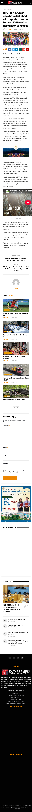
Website (5, 463)
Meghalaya (8, 331)
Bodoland (9, 9)
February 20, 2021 (18, 29)
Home (4, 9)
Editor (9, 29)
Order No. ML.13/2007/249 (24, 807)
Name (5, 447)
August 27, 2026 (13, 317)
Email (5, 455)
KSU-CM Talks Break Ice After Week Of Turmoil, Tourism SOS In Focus (11, 608)
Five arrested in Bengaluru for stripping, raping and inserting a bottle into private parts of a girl (18, 641)
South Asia (8, 374)
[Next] (17, 407)
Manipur (7, 396)
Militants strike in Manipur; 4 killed (14, 399)
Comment (6, 426)
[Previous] (14, 407)
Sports (7, 310)
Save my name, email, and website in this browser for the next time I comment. (17, 472)
